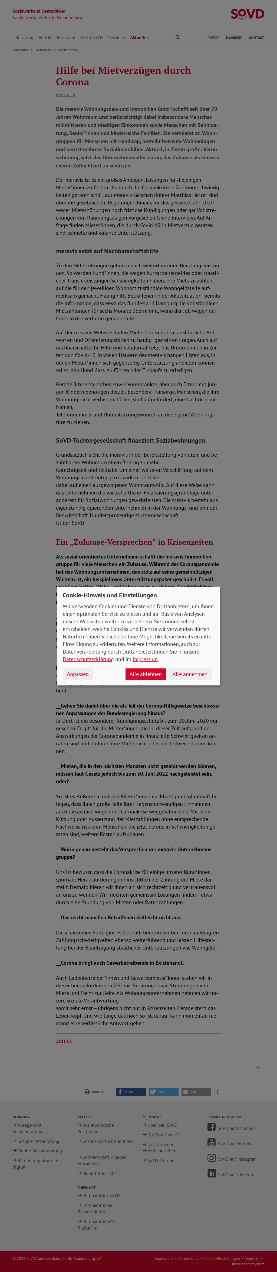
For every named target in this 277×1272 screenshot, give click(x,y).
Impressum (145, 659)
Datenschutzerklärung (88, 659)
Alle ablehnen (146, 674)
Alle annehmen (190, 674)
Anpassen (78, 674)
